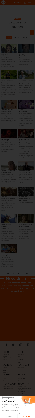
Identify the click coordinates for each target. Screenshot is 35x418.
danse (4, 369)
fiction (19, 356)
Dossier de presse (21, 393)
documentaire (21, 354)
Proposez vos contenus (8, 388)
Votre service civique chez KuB (10, 386)
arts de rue (5, 372)
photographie (6, 354)
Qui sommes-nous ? (22, 386)
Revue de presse (21, 391)
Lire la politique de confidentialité (10, 410)
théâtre (4, 370)
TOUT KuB (17, 19)
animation (20, 357)
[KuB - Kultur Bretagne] (8, 2)
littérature (5, 377)
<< (8, 274)
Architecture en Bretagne (8, 357)
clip (18, 380)
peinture (5, 359)
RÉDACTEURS (17, 27)
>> (27, 274)
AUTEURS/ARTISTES (17, 23)
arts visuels (5, 356)
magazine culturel (21, 378)
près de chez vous (21, 381)
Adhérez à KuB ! (21, 389)
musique (5, 367)
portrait (19, 362)
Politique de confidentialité (23, 394)
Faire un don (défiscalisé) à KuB (24, 388)
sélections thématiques (23, 377)
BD (3, 380)
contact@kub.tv (17, 291)
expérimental (21, 359)
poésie (4, 378)
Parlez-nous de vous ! (7, 389)
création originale (21, 361)
